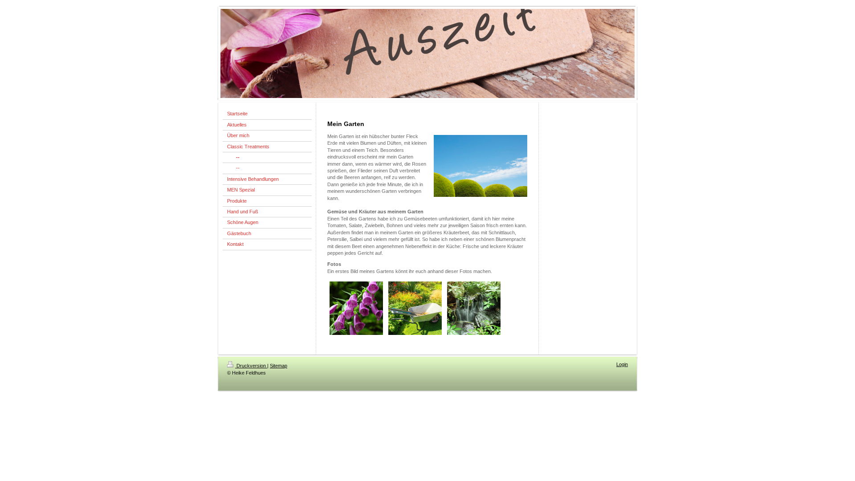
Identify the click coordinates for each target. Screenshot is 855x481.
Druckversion (251, 365)
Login (622, 364)
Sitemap (278, 365)
